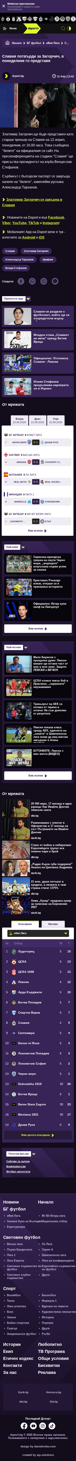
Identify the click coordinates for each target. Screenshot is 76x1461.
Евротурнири (16, 1226)
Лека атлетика (16, 1306)
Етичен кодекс (18, 1358)
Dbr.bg (54, 1401)
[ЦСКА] (8, 19)
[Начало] (7, 43)
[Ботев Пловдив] (30, 19)
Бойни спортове (18, 1322)
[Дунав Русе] (51, 19)
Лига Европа (15, 1260)
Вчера (19, 420)
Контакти (12, 1365)
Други (46, 1274)
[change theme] (69, 28)
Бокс (10, 1311)
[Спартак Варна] (35, 19)
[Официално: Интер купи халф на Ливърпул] (37, 610)
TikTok (33, 223)
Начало (17, 43)
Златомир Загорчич (36, 251)
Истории (12, 1344)
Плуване (47, 1322)
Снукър (12, 1328)
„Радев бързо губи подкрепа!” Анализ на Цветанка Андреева (52, 866)
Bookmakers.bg (16, 1166)
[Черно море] (68, 19)
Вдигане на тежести (55, 1306)
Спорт (9, 1288)
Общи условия (53, 1358)
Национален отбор (54, 1221)
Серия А (47, 1249)
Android (28, 237)
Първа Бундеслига (19, 1249)
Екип (8, 1351)
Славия (10, 251)
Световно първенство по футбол (24, 1267)
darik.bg (36, 838)
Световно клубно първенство (19, 1276)
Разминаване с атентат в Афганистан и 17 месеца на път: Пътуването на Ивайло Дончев (49, 827)
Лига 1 (21, 494)
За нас (10, 1372)
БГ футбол (34, 43)
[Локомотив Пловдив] (57, 19)
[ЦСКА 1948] (13, 19)
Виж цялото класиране (35, 1135)
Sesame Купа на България (24, 1221)
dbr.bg (34, 815)
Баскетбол (49, 1295)
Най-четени (13, 647)
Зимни (11, 1317)
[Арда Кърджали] (24, 19)
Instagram (51, 223)
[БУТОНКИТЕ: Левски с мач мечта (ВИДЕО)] (37, 757)
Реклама (47, 1372)
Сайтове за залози (18, 1161)
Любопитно (50, 1344)
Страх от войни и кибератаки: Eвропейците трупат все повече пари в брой (51, 848)
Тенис (11, 1300)
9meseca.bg (53, 1392)
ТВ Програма (51, 1351)
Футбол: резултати (18, 1171)
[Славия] (40, 19)
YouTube (19, 223)
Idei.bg (23, 1401)
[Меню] (5, 28)
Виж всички (35, 530)
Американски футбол (21, 1333)
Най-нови (12, 547)
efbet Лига (53, 43)
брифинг (48, 259)
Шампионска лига (54, 1255)
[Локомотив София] (62, 19)
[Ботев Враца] (73, 19)
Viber (6, 223)
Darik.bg (23, 1392)
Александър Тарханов (19, 259)
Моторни (48, 1317)
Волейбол (13, 1295)
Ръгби (46, 1333)
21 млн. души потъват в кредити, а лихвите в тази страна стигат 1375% (48, 885)
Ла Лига (22, 474)
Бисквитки (49, 1365)
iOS (42, 237)
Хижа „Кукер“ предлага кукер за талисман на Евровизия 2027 (51, 904)
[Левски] (19, 19)
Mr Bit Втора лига (30, 514)
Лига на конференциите (58, 1260)
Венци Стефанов (16, 268)
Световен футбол (21, 1237)
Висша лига (24, 455)
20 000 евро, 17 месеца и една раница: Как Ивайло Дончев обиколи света (51, 807)
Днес (37, 420)
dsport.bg (18, 76)
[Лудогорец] (2, 19)
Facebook (56, 217)
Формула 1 (49, 1300)
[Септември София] (46, 19)
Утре (55, 420)
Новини (11, 1202)
